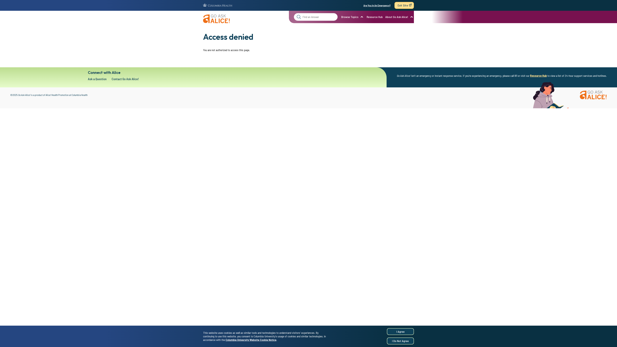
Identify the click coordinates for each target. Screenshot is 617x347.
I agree (400, 331)
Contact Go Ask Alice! (125, 79)
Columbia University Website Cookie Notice (251, 340)
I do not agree (400, 341)
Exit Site (403, 5)
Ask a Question (97, 79)
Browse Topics (349, 17)
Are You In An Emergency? (377, 5)
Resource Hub (375, 17)
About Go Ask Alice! (396, 17)
